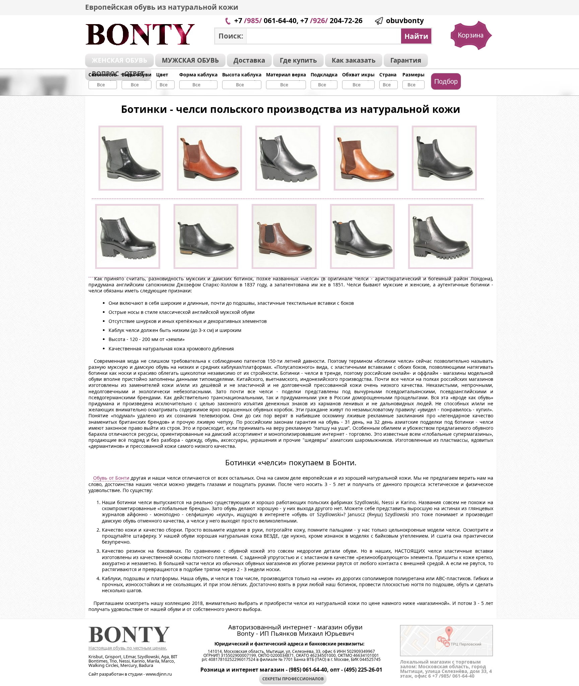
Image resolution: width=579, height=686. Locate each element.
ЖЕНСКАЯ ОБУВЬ (119, 60)
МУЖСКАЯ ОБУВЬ (190, 60)
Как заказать (354, 60)
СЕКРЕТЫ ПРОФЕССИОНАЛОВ (293, 679)
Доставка (249, 60)
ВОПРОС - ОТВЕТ (118, 73)
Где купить (298, 60)
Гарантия (405, 60)
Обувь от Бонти (111, 478)
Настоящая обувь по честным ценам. (127, 648)
